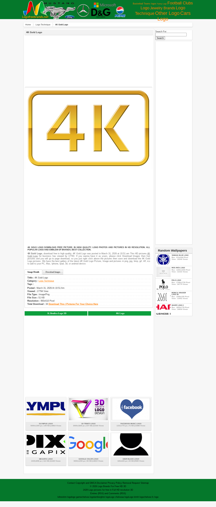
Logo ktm (133, 497)
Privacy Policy (115, 483)
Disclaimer (102, 483)
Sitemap (145, 483)
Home (28, 24)
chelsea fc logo (151, 497)
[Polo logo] (163, 289)
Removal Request (131, 483)
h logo (141, 497)
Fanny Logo (162, 4)
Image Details (33, 272)
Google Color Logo (88, 459)
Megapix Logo (46, 459)
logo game (76, 497)
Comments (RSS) (117, 493)
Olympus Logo (46, 424)
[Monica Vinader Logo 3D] (163, 301)
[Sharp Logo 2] (163, 314)
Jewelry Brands (162, 8)
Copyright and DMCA (86, 483)
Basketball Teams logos (144, 3)
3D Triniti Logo (88, 424)
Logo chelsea (116, 497)
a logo (126, 497)
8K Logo (120, 313)
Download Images (53, 272)
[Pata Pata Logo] (163, 276)
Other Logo (167, 13)
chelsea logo (88, 497)
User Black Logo (131, 459)
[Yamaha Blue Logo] (163, 264)
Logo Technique (43, 24)
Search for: (161, 31)
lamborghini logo (102, 497)
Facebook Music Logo (130, 424)
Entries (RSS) (97, 493)
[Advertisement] (89, 60)
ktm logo (67, 497)
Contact (71, 483)
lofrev (60, 497)
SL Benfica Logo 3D (56, 313)
